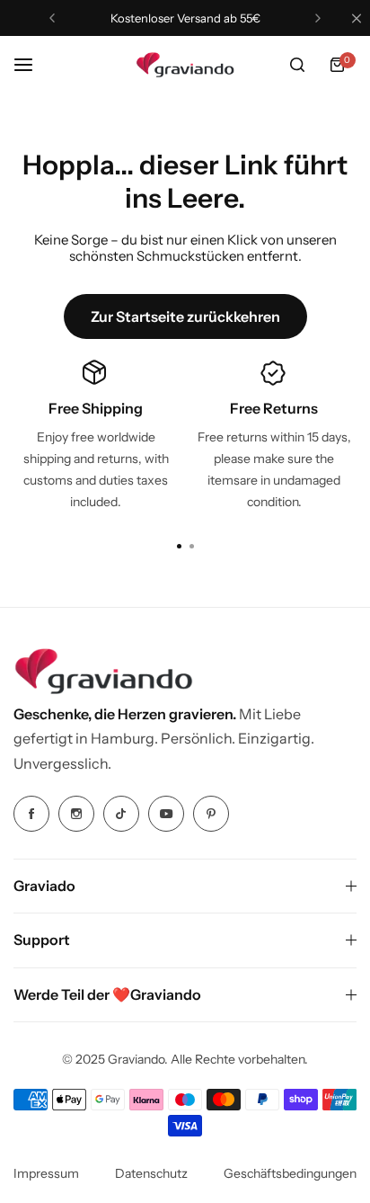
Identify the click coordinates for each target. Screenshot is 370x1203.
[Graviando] (185, 64)
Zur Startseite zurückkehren (185, 316)
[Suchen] (297, 65)
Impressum (46, 1173)
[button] (52, 17)
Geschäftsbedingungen (290, 1173)
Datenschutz (151, 1173)
